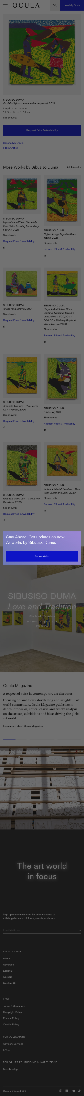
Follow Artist (42, 556)
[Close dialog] (76, 536)
